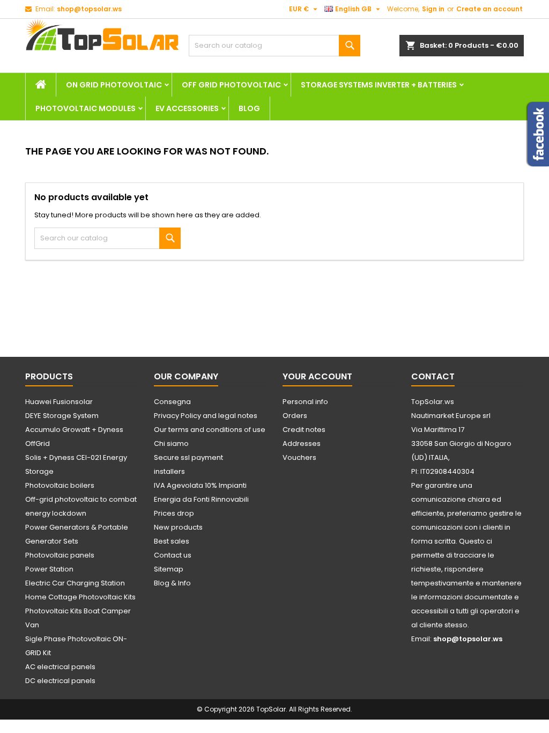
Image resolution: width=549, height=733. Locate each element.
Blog (249, 108)
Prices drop (174, 513)
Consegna (172, 402)
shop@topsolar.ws (89, 8)
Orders (295, 416)
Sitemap (168, 569)
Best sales (171, 541)
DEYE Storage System (62, 416)
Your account (317, 376)
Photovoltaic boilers (59, 485)
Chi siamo (171, 443)
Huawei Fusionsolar (59, 402)
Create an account (489, 8)
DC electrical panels (60, 681)
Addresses (302, 443)
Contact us (172, 555)
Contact (433, 376)
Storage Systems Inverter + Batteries (379, 84)
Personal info (305, 402)
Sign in (433, 8)
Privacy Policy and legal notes (205, 416)
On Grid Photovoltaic (114, 84)
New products (178, 527)
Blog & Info (172, 583)
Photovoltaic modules (85, 108)
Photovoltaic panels (59, 555)
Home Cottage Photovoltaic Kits (80, 597)
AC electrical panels (60, 667)
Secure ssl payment (188, 457)
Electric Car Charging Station (75, 583)
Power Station (49, 569)
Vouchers (299, 457)
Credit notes (304, 429)
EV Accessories (187, 108)
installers (169, 471)
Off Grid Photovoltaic (231, 84)
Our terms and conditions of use (209, 429)
